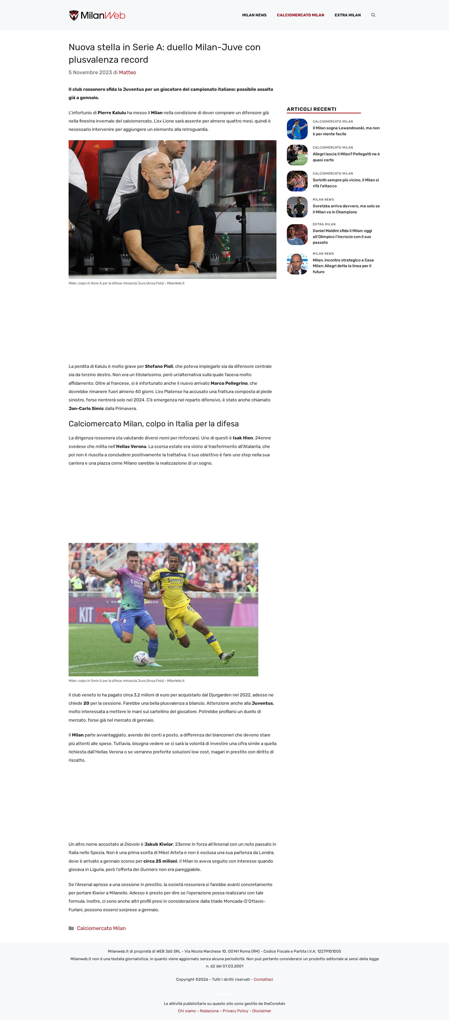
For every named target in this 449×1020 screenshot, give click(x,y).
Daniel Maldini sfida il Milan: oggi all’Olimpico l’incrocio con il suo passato (342, 236)
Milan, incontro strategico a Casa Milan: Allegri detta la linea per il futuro (343, 266)
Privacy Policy (235, 1011)
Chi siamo (187, 1011)
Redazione (209, 1011)
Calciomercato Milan (300, 15)
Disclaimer (261, 1011)
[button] (373, 15)
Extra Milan (348, 15)
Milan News (254, 15)
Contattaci (263, 979)
